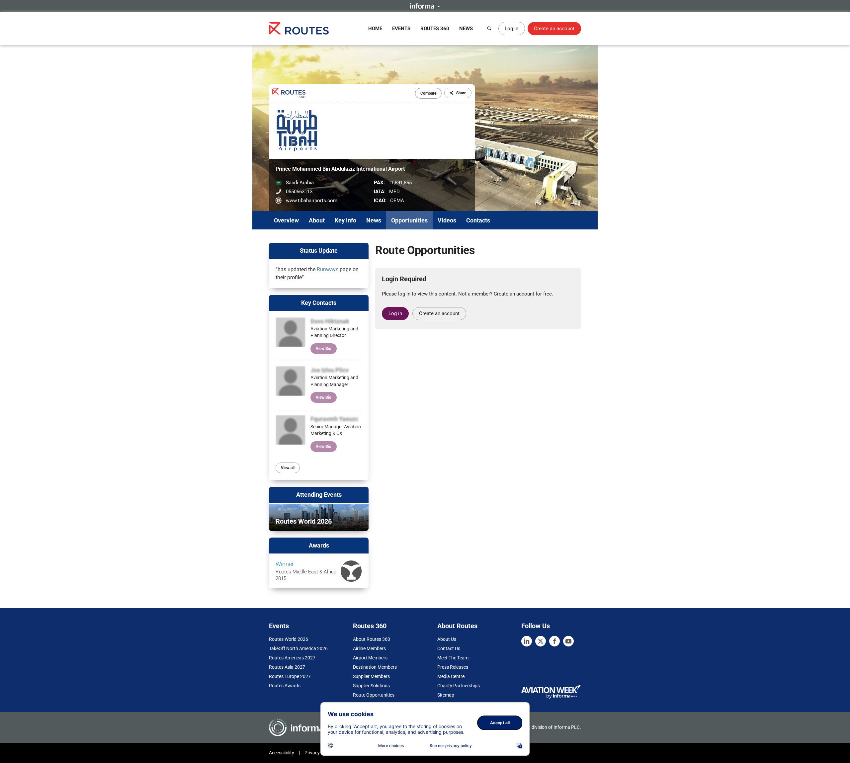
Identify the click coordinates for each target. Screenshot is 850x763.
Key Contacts (318, 302)
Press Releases (452, 667)
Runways (327, 269)
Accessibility (281, 752)
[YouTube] (568, 641)
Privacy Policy (318, 752)
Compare (428, 93)
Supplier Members (371, 676)
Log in (511, 29)
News (466, 29)
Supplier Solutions (371, 685)
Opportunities (409, 220)
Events (401, 29)
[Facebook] (554, 641)
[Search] (489, 28)
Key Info (345, 220)
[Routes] (299, 28)
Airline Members (369, 648)
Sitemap (445, 695)
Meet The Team (452, 657)
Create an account (554, 29)
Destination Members (375, 667)
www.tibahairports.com (311, 201)
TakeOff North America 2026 (298, 648)
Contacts (478, 220)
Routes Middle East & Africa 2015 (306, 571)
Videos (447, 220)
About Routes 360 (371, 639)
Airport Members (370, 657)
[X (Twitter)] (540, 641)
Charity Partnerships (458, 685)
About (317, 220)
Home (375, 29)
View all (288, 468)
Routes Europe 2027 (290, 676)
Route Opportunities (373, 695)
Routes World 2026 (288, 639)
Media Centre (451, 676)
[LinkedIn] (526, 641)
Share (461, 93)
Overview (286, 220)
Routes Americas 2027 (292, 657)
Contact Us (448, 648)
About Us (446, 639)
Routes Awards (284, 685)
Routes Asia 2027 (287, 667)
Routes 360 (434, 29)
